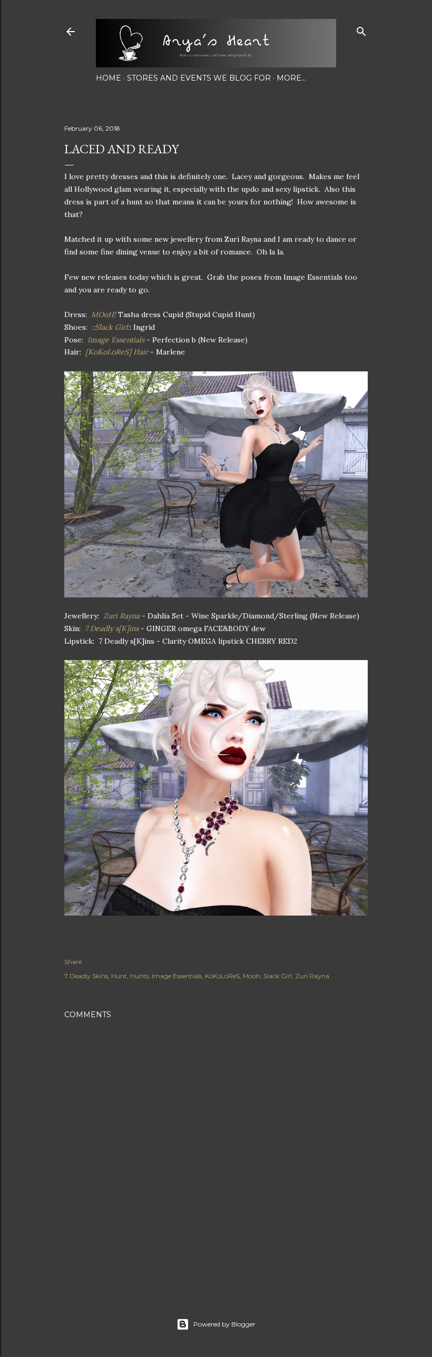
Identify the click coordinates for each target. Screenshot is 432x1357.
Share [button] (73, 962)
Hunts (139, 976)
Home (108, 78)
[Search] (361, 29)
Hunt (119, 976)
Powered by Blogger (224, 1324)
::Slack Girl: (110, 327)
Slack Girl (277, 976)
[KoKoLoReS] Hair (115, 352)
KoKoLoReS (222, 976)
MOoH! (103, 314)
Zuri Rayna (120, 616)
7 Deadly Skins (86, 976)
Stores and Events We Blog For (199, 78)
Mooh (251, 976)
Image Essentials (116, 340)
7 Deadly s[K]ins (111, 628)
